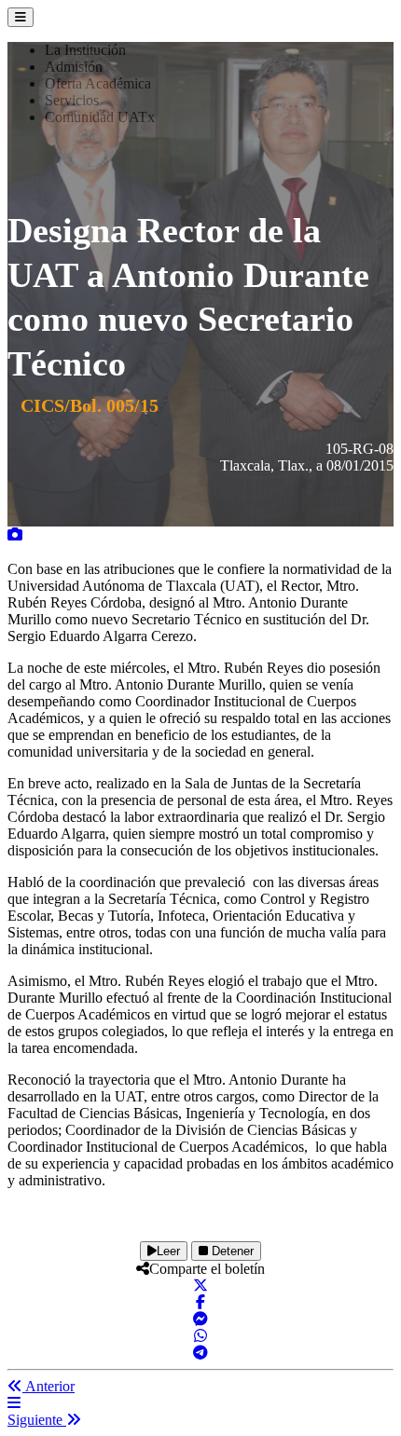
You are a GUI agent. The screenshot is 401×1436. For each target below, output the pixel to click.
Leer (168, 1251)
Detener (231, 1251)
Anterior (48, 1386)
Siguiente (36, 1420)
